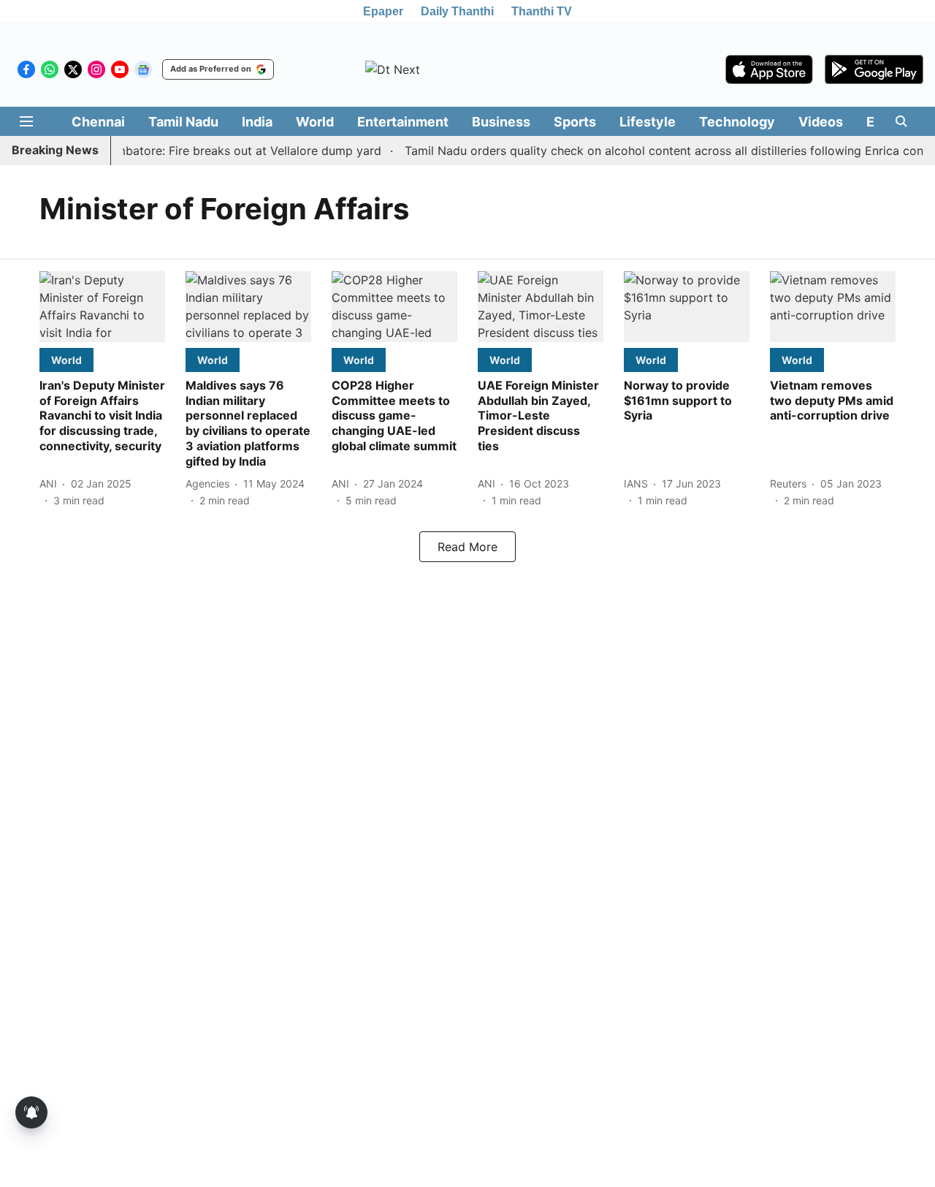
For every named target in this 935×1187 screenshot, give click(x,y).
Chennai (98, 121)
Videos (820, 121)
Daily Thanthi (457, 11)
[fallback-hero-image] (102, 306)
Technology (737, 121)
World (315, 121)
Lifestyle (647, 121)
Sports (575, 121)
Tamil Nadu (183, 121)
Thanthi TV (541, 11)
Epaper (383, 11)
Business (501, 121)
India (257, 121)
